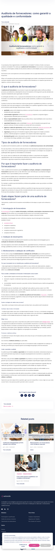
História (3, 529)
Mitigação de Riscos (27, 473)
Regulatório (19, 473)
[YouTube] (2, 509)
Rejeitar (45, 545)
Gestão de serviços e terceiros (8, 519)
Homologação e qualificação (8, 516)
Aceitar (34, 545)
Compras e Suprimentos (34, 516)
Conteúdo (3, 531)
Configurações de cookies (23, 545)
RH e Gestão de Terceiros (35, 521)
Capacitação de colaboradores (8, 521)
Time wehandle (5, 22)
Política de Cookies (26, 542)
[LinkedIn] (5, 509)
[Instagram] (8, 509)
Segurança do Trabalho (34, 519)
